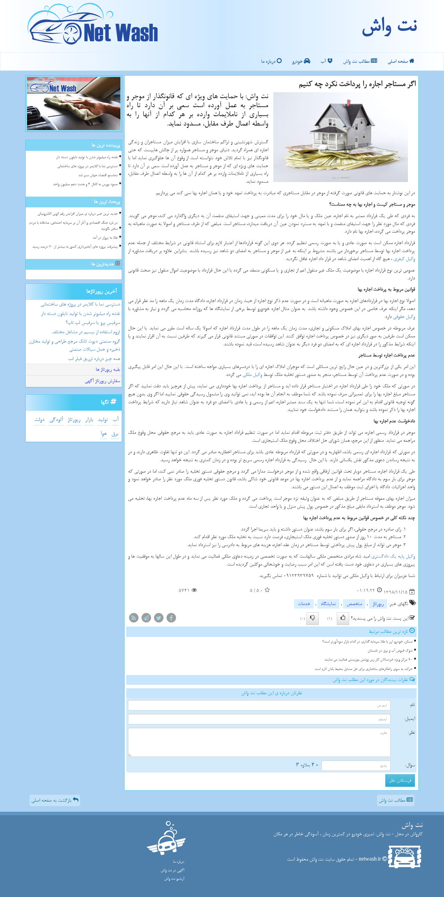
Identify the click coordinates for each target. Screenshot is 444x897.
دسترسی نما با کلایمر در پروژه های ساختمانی (87, 166)
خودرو (298, 62)
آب (324, 62)
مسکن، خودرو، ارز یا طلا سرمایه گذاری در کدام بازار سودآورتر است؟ (367, 642)
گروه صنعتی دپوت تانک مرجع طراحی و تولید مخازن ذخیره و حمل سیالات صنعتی (74, 345)
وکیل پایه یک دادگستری (393, 556)
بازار (89, 419)
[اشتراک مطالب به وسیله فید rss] (133, 619)
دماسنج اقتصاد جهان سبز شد (98, 175)
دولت (39, 419)
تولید (103, 419)
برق (114, 433)
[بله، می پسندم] (343, 618)
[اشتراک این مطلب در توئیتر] (158, 619)
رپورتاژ (378, 604)
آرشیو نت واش (174, 879)
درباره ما (269, 62)
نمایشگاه (328, 604)
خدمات (304, 604)
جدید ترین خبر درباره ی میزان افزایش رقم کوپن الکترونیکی (77, 214)
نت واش (388, 26)
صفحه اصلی (398, 62)
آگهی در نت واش (172, 870)
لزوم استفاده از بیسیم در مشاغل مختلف (86, 332)
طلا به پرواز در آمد (105, 238)
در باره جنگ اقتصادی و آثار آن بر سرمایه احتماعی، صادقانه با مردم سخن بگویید (73, 226)
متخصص (354, 604)
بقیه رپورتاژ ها (108, 369)
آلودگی (56, 419)
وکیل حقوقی (404, 317)
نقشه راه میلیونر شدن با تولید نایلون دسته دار (87, 157)
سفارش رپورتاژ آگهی (102, 381)
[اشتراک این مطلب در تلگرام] (146, 619)
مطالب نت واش (357, 62)
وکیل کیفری (404, 259)
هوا (103, 433)
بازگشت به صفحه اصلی (52, 800)
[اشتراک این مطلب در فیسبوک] (171, 619)
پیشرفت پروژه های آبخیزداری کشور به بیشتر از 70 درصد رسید (75, 247)
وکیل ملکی (252, 375)
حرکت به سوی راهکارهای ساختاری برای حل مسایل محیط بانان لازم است (363, 669)
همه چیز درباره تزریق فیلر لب (94, 359)
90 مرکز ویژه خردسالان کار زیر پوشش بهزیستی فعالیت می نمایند (368, 660)
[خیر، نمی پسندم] (312, 618)
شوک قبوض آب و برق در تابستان (390, 651)
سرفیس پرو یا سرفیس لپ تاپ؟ (93, 323)
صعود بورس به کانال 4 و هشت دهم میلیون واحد (85, 184)
